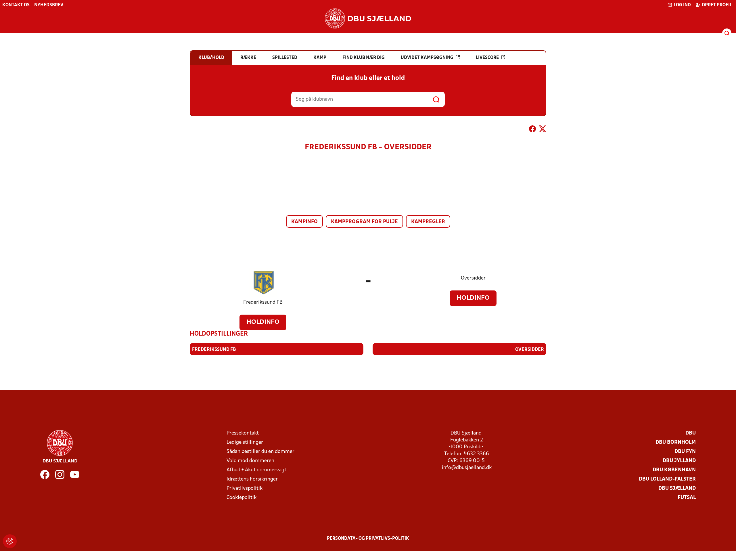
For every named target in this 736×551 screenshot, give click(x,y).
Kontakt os (16, 5)
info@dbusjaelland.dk (467, 467)
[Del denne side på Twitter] (542, 130)
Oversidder (473, 278)
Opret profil (717, 5)
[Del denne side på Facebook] (532, 130)
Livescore (487, 58)
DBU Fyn (685, 451)
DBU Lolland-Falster (667, 479)
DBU (690, 433)
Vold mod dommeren (250, 460)
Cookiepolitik (241, 497)
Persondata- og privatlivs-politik (368, 539)
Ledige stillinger (245, 442)
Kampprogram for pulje (364, 221)
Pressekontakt (243, 433)
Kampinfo (304, 221)
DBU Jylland (679, 460)
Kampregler (428, 221)
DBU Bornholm (676, 442)
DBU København (674, 470)
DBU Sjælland (677, 488)
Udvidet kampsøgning (427, 58)
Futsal (687, 497)
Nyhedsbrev (48, 5)
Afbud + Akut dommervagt (256, 470)
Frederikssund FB (263, 302)
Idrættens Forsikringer (252, 479)
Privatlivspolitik (244, 488)
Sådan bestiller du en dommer (260, 451)
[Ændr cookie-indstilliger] (10, 541)
